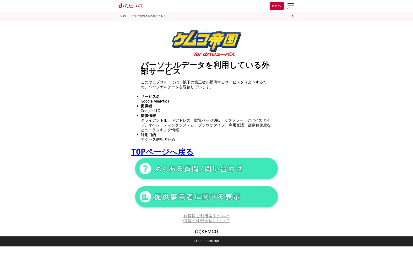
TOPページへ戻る (162, 152)
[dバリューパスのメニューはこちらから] (290, 6)
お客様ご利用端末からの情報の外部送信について (206, 218)
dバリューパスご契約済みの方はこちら (143, 16)
